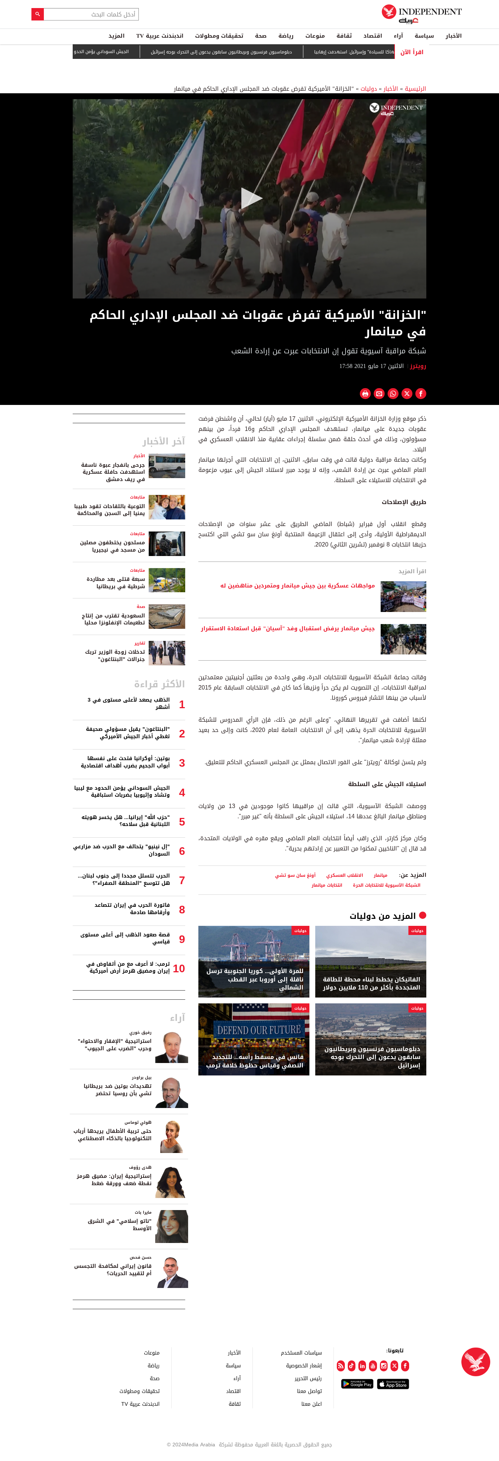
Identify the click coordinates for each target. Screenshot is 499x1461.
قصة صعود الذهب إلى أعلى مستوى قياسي (125, 938)
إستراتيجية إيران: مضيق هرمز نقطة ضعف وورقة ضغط (114, 1179)
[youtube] (373, 1365)
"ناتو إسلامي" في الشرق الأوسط (120, 1224)
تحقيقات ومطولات (219, 36)
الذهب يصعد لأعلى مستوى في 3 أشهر (129, 703)
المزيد (116, 36)
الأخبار (454, 36)
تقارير (139, 643)
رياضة (286, 36)
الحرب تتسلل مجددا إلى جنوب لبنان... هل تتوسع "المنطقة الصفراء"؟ (124, 879)
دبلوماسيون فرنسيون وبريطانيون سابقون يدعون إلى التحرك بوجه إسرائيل (253, 52)
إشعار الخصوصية (304, 1365)
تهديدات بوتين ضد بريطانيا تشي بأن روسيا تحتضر (118, 1089)
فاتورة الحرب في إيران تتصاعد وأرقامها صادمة (132, 908)
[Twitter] (394, 1365)
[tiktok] (351, 1365)
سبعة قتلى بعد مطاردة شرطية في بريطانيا (116, 582)
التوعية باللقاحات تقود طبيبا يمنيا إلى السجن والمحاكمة (109, 510)
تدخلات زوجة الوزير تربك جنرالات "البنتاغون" (115, 655)
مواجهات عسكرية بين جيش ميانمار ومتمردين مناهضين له (297, 586)
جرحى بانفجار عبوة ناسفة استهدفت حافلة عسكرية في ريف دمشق (113, 472)
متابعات (137, 497)
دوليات (369, 88)
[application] (249, 198)
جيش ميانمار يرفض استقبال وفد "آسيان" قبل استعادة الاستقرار (288, 629)
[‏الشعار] (396, 109)
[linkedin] (362, 1365)
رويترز (418, 366)
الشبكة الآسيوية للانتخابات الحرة (386, 885)
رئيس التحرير (308, 1378)
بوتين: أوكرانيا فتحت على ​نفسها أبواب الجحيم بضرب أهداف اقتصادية (125, 762)
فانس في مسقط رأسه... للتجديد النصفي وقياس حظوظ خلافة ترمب (255, 1061)
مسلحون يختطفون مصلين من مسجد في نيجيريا (112, 546)
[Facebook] (405, 1365)
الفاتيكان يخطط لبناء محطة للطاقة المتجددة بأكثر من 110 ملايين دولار (371, 984)
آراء (398, 36)
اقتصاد (372, 36)
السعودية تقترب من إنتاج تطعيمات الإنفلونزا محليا (113, 619)
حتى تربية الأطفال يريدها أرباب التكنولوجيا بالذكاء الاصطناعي (112, 1134)
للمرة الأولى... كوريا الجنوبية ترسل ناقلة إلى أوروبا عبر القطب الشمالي (255, 979)
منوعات (315, 36)
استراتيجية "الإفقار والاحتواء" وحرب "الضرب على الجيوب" (115, 1045)
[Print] (365, 393)
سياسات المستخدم (301, 1352)
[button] (249, 198)
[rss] (340, 1365)
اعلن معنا (311, 1403)
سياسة (424, 36)
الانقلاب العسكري (344, 875)
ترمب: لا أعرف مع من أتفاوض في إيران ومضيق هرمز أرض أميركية (128, 967)
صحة (261, 36)
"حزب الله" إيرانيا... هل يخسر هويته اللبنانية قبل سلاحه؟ (125, 821)
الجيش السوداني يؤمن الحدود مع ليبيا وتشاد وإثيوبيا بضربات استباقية (93, 52)
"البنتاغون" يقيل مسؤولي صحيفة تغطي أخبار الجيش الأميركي (128, 732)
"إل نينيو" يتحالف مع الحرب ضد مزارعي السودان (121, 850)
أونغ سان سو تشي (295, 875)
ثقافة (344, 36)
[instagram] (384, 1365)
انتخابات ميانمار (327, 885)
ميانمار (381, 875)
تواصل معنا (309, 1391)
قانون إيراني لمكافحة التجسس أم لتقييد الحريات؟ (113, 1269)
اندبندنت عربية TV (159, 36)
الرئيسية (415, 88)
